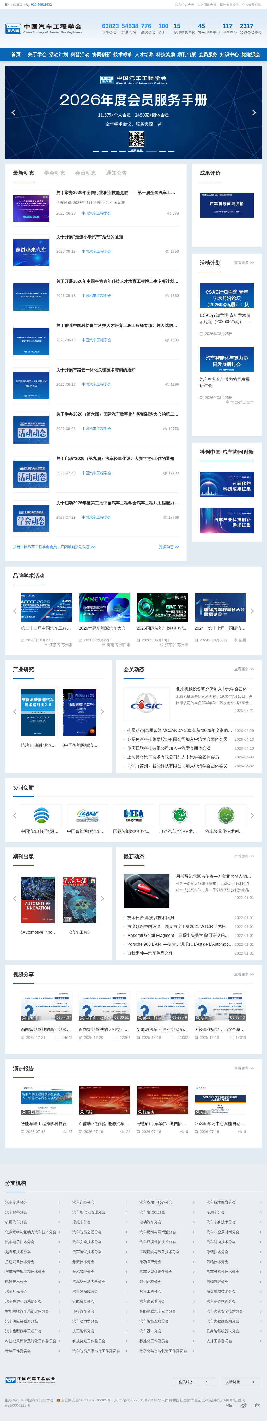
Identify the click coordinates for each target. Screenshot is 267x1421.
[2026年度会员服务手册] (133, 112)
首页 (16, 54)
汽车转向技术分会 (221, 1242)
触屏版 (17, 5)
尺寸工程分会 (150, 1291)
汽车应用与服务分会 (155, 1202)
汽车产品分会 (83, 1202)
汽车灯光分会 (16, 1291)
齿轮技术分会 (217, 1262)
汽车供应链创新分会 (21, 1321)
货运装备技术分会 (19, 1262)
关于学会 (37, 54)
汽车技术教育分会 (221, 1202)
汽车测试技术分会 (87, 1252)
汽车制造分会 (16, 1202)
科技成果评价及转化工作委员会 (30, 1341)
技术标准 (122, 54)
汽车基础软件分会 (221, 1301)
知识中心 (229, 54)
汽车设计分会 (150, 1331)
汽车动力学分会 (85, 1321)
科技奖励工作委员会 (88, 1341)
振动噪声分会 (150, 1262)
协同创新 (101, 54)
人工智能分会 (83, 1331)
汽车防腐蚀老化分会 (155, 1272)
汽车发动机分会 (152, 1212)
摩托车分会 (81, 1222)
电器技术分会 (16, 1281)
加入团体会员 (206, 5)
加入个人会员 (184, 5)
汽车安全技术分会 (87, 1242)
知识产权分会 (150, 1281)
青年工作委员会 (18, 1351)
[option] (133, 112)
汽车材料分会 (16, 1212)
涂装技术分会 (217, 1252)
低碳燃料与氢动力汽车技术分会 (30, 1232)
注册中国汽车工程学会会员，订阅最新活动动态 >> (54, 547)
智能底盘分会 (83, 1301)
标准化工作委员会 (154, 1341)
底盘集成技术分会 (221, 1291)
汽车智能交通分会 (87, 1232)
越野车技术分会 (18, 1252)
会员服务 (208, 54)
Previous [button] (14, 112)
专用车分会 (216, 1212)
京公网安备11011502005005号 (86, 1400)
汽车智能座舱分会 (154, 1321)
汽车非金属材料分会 (223, 1232)
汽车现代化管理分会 (88, 1212)
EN (7, 5)
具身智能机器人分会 (223, 1331)
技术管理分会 (83, 1272)
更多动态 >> (169, 547)
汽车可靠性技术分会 (223, 1272)
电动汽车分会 (150, 1222)
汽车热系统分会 (85, 1291)
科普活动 (80, 54)
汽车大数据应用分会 (223, 1321)
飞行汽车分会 (83, 1311)
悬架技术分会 (83, 1262)
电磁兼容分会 (217, 1281)
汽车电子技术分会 (19, 1242)
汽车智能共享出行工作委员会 (96, 1351)
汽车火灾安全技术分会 (225, 1311)
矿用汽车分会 (16, 1222)
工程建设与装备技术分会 (159, 1252)
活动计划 (58, 54)
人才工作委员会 (219, 1341)
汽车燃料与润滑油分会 (157, 1232)
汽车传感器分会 (152, 1301)
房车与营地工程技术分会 (25, 1272)
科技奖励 (165, 54)
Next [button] (253, 112)
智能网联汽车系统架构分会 (27, 1311)
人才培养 (144, 54)
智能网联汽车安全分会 (157, 1311)
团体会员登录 (229, 5)
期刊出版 (186, 54)
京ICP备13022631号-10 (133, 1400)
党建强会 (250, 54)
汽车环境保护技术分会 (157, 1242)
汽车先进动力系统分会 (23, 1301)
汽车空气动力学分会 (88, 1281)
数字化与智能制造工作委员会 (163, 1351)
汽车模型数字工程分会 (23, 1331)
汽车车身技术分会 (221, 1222)
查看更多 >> (244, 262)
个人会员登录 (251, 5)
